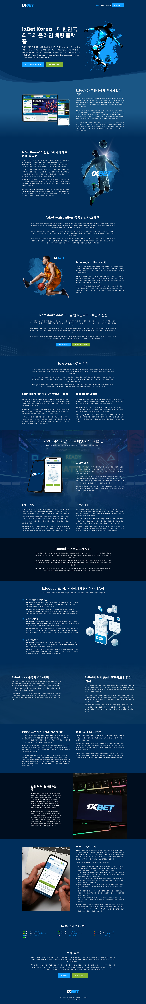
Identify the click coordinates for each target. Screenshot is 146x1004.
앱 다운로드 (119, 5)
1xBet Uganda (109, 936)
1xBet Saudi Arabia (78, 934)
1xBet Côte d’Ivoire (43, 934)
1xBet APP (55, 64)
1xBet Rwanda (39, 936)
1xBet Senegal (110, 932)
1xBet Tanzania (75, 932)
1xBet (97, 5)
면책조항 (75, 997)
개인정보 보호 (62, 997)
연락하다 (84, 997)
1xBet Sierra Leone (43, 938)
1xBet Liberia (72, 936)
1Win (102, 5)
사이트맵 (69, 997)
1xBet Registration (33, 64)
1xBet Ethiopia (39, 932)
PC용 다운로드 (64, 344)
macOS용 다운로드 (82, 344)
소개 (80, 997)
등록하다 (108, 5)
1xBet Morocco (110, 934)
